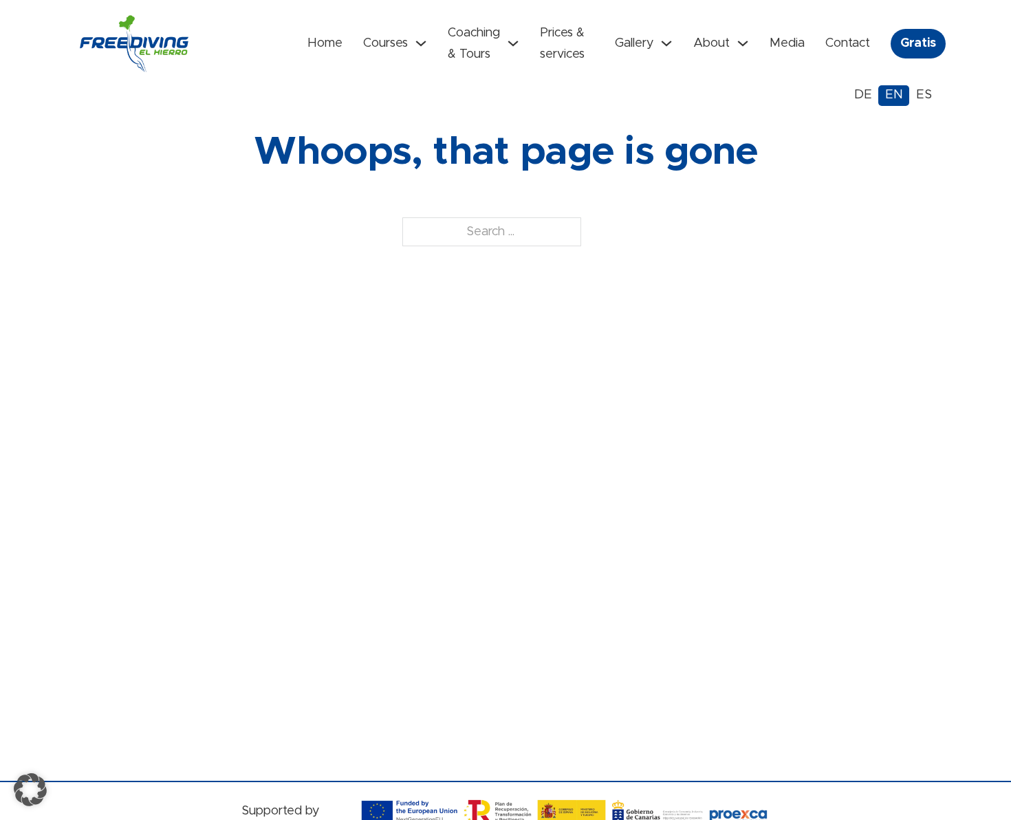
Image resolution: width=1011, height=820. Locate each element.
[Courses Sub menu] (421, 43)
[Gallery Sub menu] (666, 43)
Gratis (918, 43)
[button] (30, 789)
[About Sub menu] (743, 43)
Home (325, 43)
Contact (847, 43)
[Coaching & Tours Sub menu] (513, 43)
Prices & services (562, 44)
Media (787, 43)
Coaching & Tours (474, 44)
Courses (385, 43)
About (711, 43)
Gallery (634, 43)
